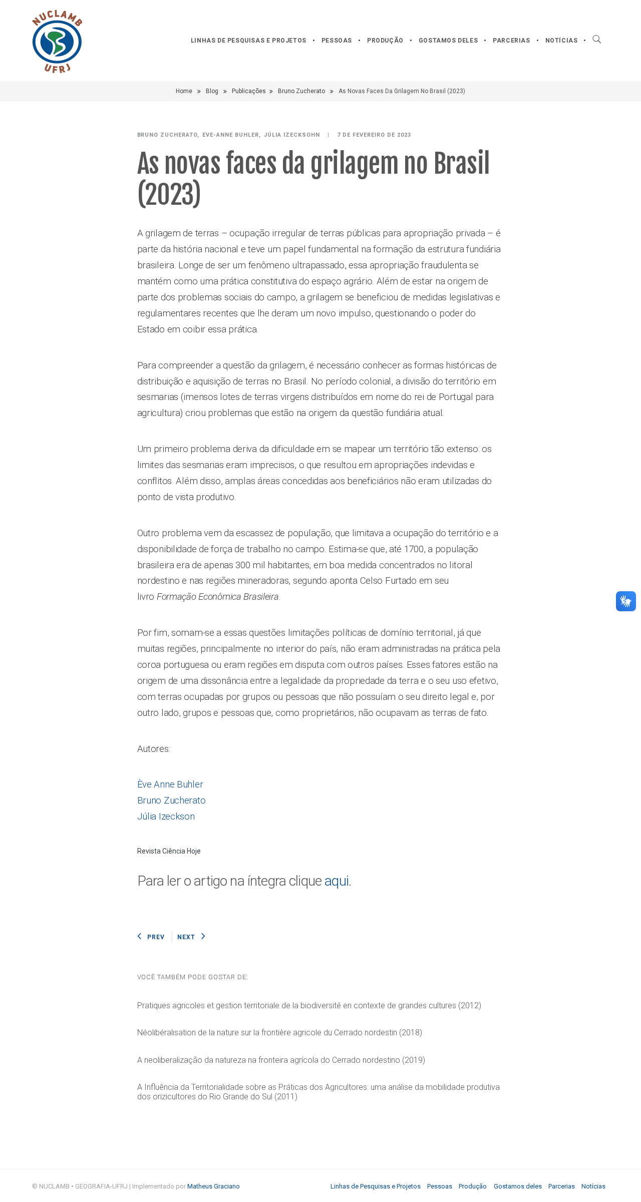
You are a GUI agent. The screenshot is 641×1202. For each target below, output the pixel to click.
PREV (156, 937)
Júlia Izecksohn (292, 135)
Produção (385, 40)
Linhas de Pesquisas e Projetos (248, 40)
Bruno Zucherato (301, 91)
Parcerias (511, 40)
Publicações (249, 91)
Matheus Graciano (213, 1186)
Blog (212, 91)
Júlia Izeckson (166, 816)
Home (184, 91)
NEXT (186, 937)
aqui (337, 881)
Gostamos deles (448, 40)
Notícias (561, 40)
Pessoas (337, 40)
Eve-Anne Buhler (230, 135)
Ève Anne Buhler (170, 784)
